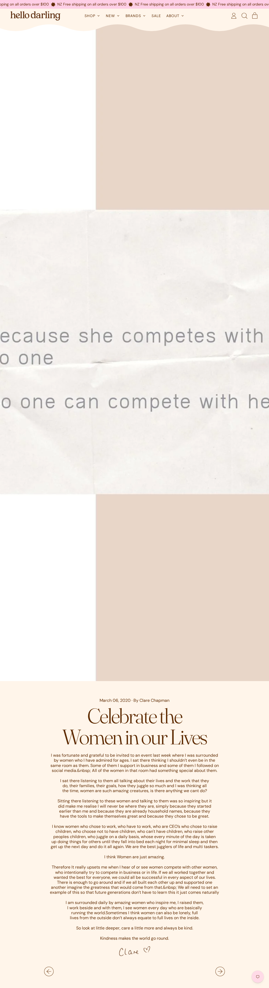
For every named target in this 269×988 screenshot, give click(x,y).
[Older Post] (49, 971)
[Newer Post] (220, 971)
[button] (244, 15)
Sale (156, 15)
